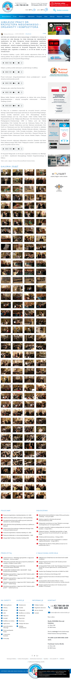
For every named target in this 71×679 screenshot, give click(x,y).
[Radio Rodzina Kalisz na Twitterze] (34, 655)
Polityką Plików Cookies (49, 672)
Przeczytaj (6, 638)
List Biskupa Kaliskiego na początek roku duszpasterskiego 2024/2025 (14, 566)
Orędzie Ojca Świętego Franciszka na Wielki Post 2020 (53, 571)
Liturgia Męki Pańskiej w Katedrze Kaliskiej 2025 (16, 538)
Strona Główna (6, 16)
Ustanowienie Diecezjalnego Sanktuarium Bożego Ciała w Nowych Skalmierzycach (18, 529)
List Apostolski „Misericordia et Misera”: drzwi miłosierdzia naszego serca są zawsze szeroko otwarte (54, 581)
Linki (4, 613)
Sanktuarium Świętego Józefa (36, 661)
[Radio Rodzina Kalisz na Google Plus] (37, 655)
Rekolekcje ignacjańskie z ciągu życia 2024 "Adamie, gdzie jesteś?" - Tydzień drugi (18, 582)
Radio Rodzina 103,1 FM (61, 4)
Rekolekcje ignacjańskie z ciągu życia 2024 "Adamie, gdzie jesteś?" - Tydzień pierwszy (18, 587)
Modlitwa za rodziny (8, 621)
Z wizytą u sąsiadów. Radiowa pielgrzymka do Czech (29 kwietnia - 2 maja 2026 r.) (54, 528)
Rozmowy (21, 621)
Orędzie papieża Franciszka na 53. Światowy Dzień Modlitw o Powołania (52, 585)
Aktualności (22, 16)
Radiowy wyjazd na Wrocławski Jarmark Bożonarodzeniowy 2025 (50, 519)
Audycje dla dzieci (24, 623)
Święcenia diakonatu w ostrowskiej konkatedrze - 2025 (18, 535)
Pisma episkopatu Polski (8, 631)
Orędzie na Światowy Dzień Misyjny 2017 (50, 574)
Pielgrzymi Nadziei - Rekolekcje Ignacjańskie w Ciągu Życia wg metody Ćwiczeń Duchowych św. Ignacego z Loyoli (53, 533)
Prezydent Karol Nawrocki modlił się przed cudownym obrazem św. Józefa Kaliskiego (17, 521)
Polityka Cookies (39, 605)
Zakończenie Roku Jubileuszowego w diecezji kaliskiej (17, 517)
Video (46, 16)
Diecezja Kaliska (11, 658)
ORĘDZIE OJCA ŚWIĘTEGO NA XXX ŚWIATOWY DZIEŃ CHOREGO (53, 558)
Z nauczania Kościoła (6, 635)
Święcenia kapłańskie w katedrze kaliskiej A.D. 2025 (17, 532)
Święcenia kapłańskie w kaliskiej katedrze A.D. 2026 (17, 515)
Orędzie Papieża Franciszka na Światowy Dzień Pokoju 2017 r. (54, 577)
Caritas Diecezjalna (23, 658)
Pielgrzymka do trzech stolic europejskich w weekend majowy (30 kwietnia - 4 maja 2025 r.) (53, 540)
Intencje (52, 16)
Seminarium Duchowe (36, 658)
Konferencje (22, 615)
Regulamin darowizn (40, 607)
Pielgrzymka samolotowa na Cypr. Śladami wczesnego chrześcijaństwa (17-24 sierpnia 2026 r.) (54, 524)
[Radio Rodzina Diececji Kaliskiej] (7, 6)
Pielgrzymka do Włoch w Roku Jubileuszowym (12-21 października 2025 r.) (53, 544)
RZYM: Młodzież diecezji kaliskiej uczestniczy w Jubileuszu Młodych (18, 525)
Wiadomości (22, 605)
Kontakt (67, 16)
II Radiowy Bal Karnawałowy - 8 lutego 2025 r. (51, 537)
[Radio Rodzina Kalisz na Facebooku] (32, 655)
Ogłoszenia (31, 16)
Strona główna (7, 605)
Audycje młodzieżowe (22, 626)
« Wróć (44, 33)
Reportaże (22, 618)
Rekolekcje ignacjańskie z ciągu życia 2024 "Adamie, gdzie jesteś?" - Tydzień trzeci (18, 578)
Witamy (5, 607)
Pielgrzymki (22, 610)
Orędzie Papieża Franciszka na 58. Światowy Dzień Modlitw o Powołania (52, 562)
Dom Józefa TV (54, 658)
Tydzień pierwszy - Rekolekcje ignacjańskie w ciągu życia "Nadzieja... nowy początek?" (18, 558)
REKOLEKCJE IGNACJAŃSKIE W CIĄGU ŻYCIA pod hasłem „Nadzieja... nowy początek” (54, 515)
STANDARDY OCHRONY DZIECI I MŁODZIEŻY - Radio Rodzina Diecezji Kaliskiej (17, 570)
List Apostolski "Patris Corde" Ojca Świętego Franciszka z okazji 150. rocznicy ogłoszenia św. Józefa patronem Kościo (54, 567)
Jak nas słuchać (39, 610)
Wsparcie (59, 16)
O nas (14, 16)
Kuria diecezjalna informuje (8, 626)
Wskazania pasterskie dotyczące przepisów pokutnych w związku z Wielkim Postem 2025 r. (18, 562)
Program (39, 16)
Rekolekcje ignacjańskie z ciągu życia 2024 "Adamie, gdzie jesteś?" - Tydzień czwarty (18, 574)
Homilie (21, 607)
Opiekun (46, 658)
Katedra (62, 658)
